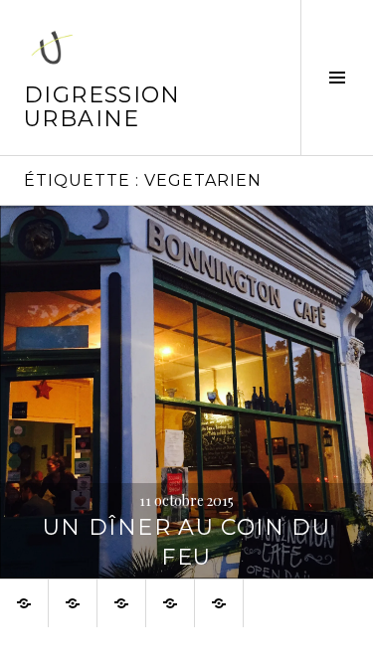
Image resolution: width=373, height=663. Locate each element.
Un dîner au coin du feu (186, 542)
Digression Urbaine (102, 107)
